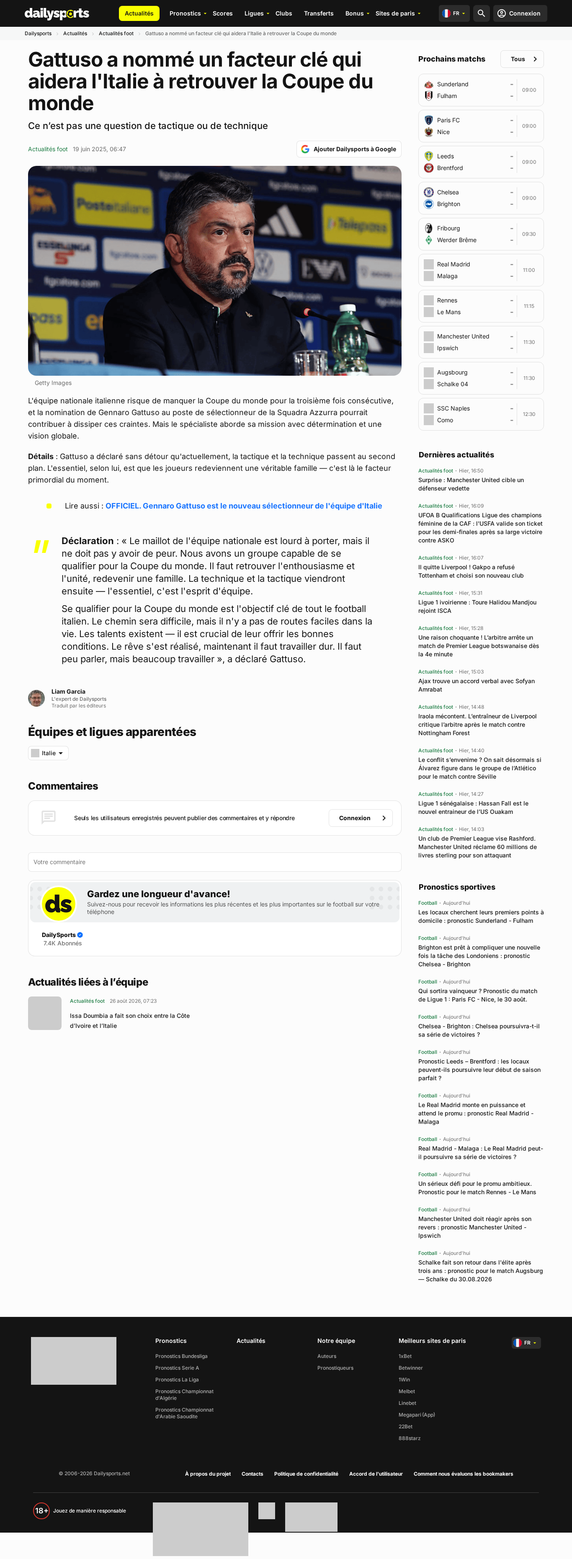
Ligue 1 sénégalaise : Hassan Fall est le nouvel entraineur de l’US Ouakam (473, 807)
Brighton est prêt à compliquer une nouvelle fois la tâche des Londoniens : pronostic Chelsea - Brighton (479, 956)
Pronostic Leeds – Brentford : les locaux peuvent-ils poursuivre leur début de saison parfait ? (479, 1069)
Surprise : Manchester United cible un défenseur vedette (471, 484)
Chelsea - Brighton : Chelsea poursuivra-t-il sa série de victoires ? (479, 1030)
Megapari (410, 1415)
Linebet (407, 1403)
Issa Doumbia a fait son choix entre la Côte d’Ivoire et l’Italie (130, 1020)
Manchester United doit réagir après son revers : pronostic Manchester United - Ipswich (474, 1227)
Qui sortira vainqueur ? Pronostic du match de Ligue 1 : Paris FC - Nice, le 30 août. (477, 995)
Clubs (284, 13)
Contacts (252, 1474)
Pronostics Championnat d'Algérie (184, 1394)
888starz (410, 1438)
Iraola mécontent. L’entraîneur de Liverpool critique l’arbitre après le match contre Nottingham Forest (477, 724)
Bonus (354, 13)
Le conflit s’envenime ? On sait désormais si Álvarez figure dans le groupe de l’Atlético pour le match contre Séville (479, 768)
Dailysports (38, 33)
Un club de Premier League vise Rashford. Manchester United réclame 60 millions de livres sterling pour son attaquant (477, 847)
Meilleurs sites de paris (432, 1340)
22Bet (405, 1426)
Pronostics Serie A (177, 1368)
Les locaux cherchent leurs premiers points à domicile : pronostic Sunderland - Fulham (481, 916)
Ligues (254, 13)
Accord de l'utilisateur (376, 1474)
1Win (404, 1379)
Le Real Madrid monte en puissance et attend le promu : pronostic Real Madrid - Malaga (475, 1113)
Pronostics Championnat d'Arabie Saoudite (184, 1413)
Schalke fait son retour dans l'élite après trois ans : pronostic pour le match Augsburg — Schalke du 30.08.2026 (480, 1271)
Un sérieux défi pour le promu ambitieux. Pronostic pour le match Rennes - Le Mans (477, 1187)
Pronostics (185, 13)
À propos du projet (208, 1474)
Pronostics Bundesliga (181, 1356)
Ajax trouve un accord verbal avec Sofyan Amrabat (476, 685)
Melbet (407, 1391)
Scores (223, 13)
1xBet (405, 1356)
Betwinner (411, 1368)
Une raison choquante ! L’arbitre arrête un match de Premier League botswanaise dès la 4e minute (478, 646)
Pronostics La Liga (177, 1379)
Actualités (139, 13)
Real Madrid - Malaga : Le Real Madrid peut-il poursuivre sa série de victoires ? (480, 1152)
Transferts (319, 13)
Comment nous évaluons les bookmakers (463, 1474)
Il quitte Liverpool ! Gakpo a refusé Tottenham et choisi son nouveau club (471, 571)
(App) (428, 1415)
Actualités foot (116, 33)
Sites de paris (395, 13)
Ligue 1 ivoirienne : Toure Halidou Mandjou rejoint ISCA (477, 606)
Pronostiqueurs (335, 1368)
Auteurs (326, 1356)
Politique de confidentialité (306, 1474)
